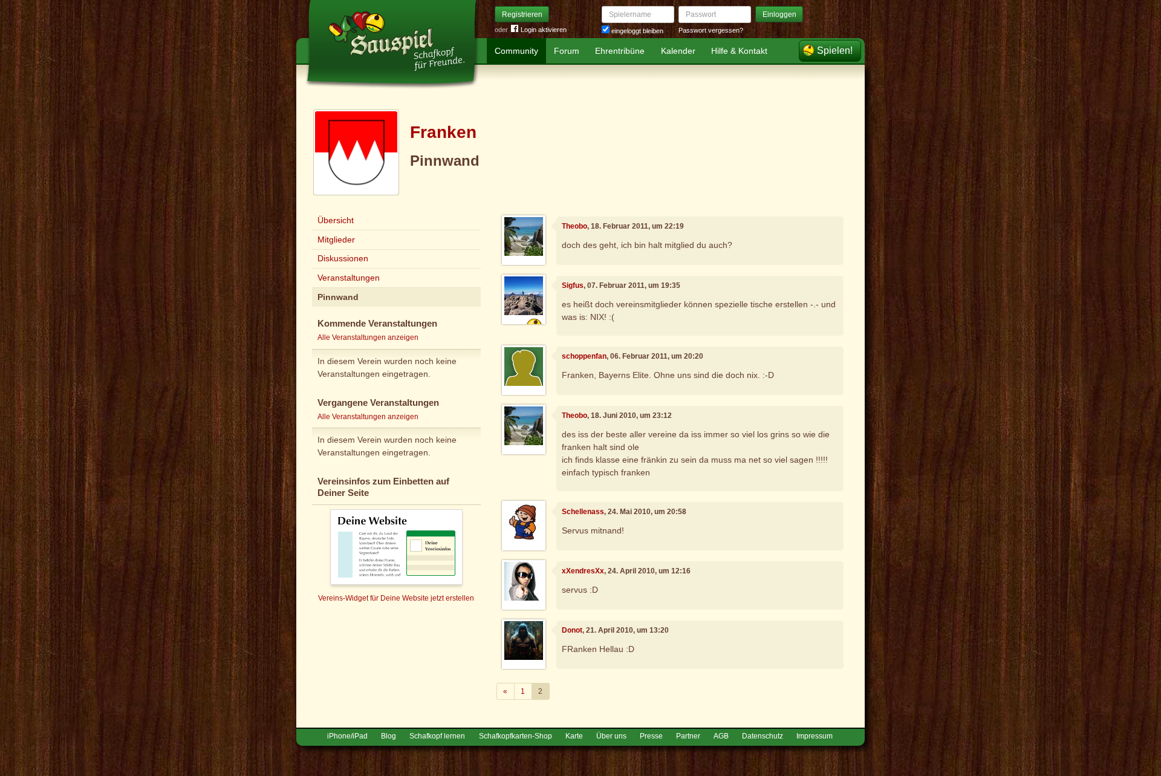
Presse (651, 736)
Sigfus (573, 285)
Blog (388, 736)
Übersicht (335, 220)
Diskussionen (342, 258)
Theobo (574, 226)
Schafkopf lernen (437, 736)
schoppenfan (584, 356)
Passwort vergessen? (710, 30)
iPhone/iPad (347, 736)
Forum (566, 51)
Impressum (814, 736)
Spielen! (835, 50)
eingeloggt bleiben (636, 30)
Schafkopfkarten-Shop (515, 736)
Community (516, 51)
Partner (688, 736)
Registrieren (522, 14)
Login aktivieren (544, 29)
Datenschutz (762, 736)
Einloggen (779, 14)
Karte (574, 736)
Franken (443, 132)
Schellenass (583, 511)
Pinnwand (338, 297)
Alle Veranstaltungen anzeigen (367, 337)
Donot (572, 630)
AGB (721, 736)
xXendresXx (583, 571)
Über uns (611, 736)
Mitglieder (336, 239)
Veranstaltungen (348, 277)
